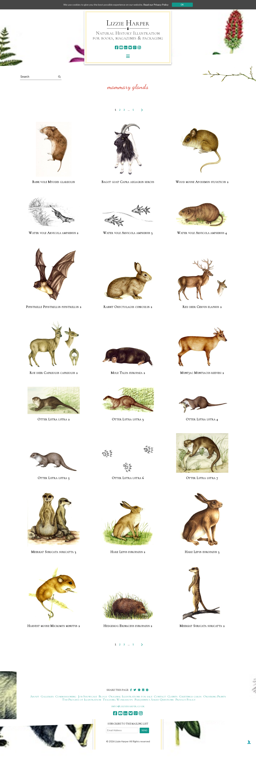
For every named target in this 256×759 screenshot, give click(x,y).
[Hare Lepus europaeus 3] (202, 519)
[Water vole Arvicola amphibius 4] (202, 215)
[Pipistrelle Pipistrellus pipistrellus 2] (54, 274)
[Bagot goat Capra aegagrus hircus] (127, 149)
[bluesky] (130, 47)
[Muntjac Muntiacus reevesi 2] (202, 347)
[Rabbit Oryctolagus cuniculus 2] (128, 281)
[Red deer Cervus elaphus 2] (202, 279)
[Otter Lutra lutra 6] (128, 459)
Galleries (47, 696)
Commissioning (65, 696)
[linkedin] (125, 47)
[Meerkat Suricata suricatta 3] (54, 519)
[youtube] (121, 47)
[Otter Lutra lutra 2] (54, 400)
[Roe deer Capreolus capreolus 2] (54, 344)
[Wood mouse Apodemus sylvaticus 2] (202, 149)
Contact (160, 696)
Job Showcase (87, 696)
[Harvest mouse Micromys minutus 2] (54, 593)
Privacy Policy (186, 699)
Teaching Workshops (118, 699)
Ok (182, 4)
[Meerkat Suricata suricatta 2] (202, 593)
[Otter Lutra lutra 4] (202, 404)
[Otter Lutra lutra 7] (202, 453)
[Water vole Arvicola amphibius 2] (54, 212)
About (34, 696)
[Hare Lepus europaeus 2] (128, 524)
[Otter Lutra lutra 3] (128, 400)
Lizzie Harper (127, 23)
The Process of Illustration (81, 699)
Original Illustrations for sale (130, 696)
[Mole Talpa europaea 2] (128, 357)
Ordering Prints (214, 696)
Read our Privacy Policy (155, 4)
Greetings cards (190, 696)
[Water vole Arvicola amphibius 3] (128, 216)
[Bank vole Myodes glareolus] (54, 149)
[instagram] (139, 47)
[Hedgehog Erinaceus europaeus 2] (128, 606)
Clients (173, 696)
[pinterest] (134, 47)
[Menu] (128, 56)
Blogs (103, 696)
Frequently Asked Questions (154, 699)
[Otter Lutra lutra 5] (54, 461)
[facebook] (116, 47)
